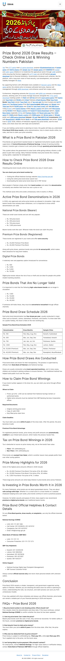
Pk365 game (18, 106)
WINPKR (49, 70)
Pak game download (42, 119)
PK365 (18, 100)
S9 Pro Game (14, 70)
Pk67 (25, 98)
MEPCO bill (45, 117)
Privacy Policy (36, 655)
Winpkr (57, 115)
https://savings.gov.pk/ (45, 176)
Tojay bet (6, 106)
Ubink (10, 4)
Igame (60, 98)
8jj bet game (48, 115)
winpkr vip (26, 70)
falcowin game (46, 85)
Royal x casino (36, 108)
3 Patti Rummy (41, 100)
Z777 (46, 108)
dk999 (18, 119)
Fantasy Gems (31, 113)
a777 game (12, 67)
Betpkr (54, 104)
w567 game (10, 72)
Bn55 (28, 119)
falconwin (32, 93)
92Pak (20, 113)
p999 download (23, 89)
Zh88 (11, 115)
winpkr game (38, 70)
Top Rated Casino (16, 104)
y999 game (44, 104)
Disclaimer (45, 655)
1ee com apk (36, 102)
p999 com (42, 93)
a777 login (33, 74)
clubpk (57, 70)
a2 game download (26, 67)
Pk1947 (9, 108)
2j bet (29, 106)
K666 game (36, 115)
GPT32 (32, 98)
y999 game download (17, 117)
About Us (19, 655)
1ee (4, 67)
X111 (60, 117)
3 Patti (26, 100)
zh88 (53, 72)
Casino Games (20, 108)
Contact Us (27, 655)
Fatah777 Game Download (39, 111)
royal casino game (47, 98)
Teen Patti (9, 100)
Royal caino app (45, 113)
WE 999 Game (54, 106)
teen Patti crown (39, 106)
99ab (19, 80)
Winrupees (56, 108)
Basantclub (10, 119)
